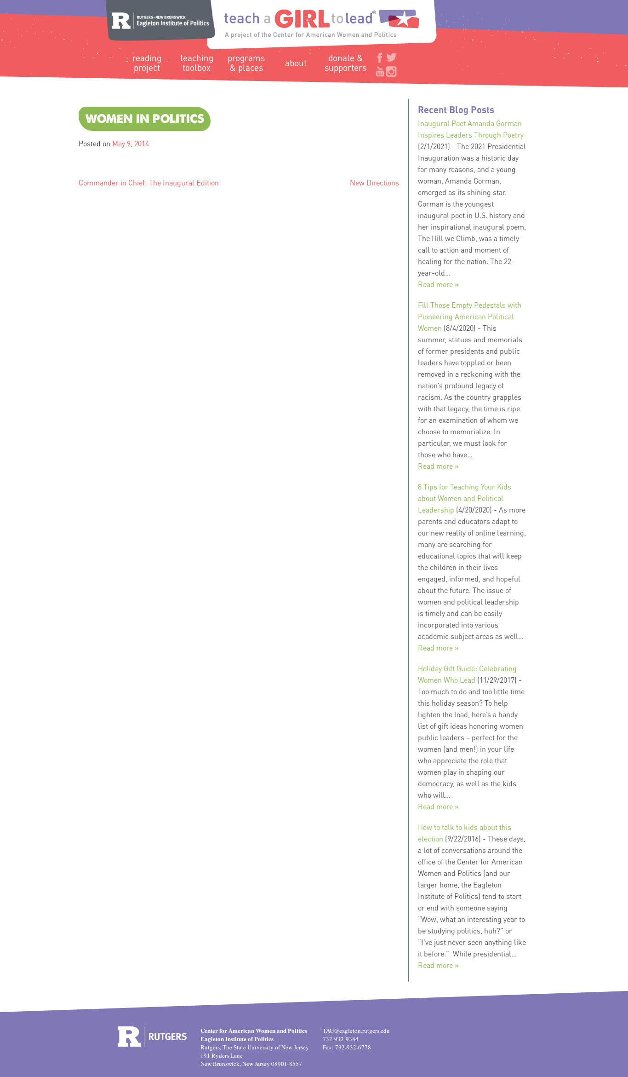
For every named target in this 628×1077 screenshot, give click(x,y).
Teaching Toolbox (196, 62)
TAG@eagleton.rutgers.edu (356, 1030)
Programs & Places (246, 62)
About (296, 63)
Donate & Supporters (345, 62)
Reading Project (146, 62)
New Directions (374, 182)
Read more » (438, 284)
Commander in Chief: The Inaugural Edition (149, 182)
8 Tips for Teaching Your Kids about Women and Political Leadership (464, 498)
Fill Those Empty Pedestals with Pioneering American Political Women (469, 316)
